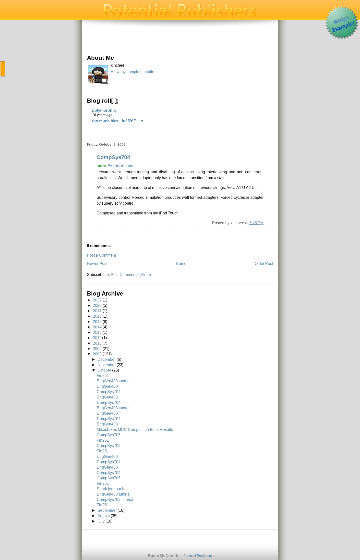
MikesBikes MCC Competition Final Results (135, 429)
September (107, 510)
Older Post (264, 263)
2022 (97, 300)
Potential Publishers (197, 556)
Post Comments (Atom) (131, 275)
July (101, 521)
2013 (97, 332)
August (103, 516)
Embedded (115, 166)
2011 (97, 338)
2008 (97, 354)
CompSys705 (108, 435)
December (106, 359)
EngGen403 (107, 386)
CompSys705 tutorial (115, 500)
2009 (97, 349)
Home (181, 263)
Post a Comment (101, 255)
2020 (97, 305)
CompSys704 (113, 157)
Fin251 (103, 375)
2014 (97, 327)
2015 (97, 322)
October (104, 370)
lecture (129, 166)
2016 (97, 316)
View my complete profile (132, 72)
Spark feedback (110, 489)
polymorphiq (104, 110)
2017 (97, 311)
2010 (97, 343)
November (106, 365)
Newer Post (97, 263)
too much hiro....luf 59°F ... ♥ (117, 121)
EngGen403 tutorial (114, 381)
